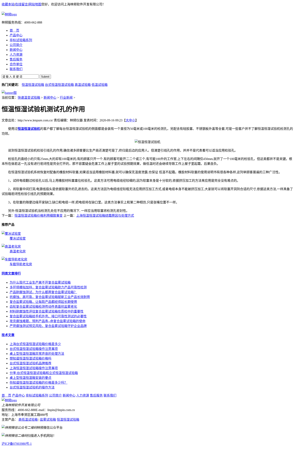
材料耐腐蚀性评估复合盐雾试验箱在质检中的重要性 (46, 311)
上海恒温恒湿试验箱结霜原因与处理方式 (105, 215)
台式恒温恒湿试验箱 (59, 84)
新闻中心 (50, 97)
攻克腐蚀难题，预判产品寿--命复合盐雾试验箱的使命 (47, 321)
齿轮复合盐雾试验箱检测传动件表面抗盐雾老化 (43, 306)
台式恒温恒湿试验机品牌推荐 (30, 363)
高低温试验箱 (28, 419)
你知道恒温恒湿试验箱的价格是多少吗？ (38, 382)
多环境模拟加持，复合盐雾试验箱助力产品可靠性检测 (48, 287)
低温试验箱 (100, 84)
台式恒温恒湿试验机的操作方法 (32, 387)
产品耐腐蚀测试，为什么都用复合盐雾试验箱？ (43, 292)
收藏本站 (8, 4)
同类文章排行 (11, 273)
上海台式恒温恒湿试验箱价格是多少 (35, 344)
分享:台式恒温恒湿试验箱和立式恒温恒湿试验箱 (44, 373)
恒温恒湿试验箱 (33, 84)
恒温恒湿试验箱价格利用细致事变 (38, 215)
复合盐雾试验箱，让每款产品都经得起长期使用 (43, 301)
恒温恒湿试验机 (29, 128)
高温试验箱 (83, 84)
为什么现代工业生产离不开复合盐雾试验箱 (40, 282)
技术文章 (8, 335)
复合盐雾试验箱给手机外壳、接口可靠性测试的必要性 (48, 316)
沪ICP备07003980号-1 (17, 443)
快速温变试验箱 (29, 97)
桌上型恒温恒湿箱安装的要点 (30, 377)
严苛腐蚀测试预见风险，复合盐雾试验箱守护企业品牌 (48, 326)
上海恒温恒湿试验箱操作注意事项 (34, 368)
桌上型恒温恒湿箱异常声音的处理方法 (37, 353)
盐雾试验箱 (48, 419)
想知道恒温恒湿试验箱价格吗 (30, 358)
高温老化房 (18, 251)
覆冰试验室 (18, 238)
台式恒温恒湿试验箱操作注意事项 (34, 349)
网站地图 (34, 4)
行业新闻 (66, 97)
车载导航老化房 (21, 264)
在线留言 (21, 4)
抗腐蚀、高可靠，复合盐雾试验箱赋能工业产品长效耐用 (50, 297)
